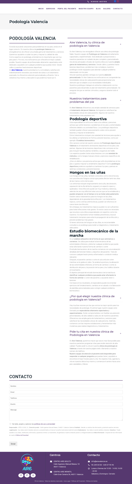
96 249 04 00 (94, 1)
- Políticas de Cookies (91, 481)
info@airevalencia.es (99, 461)
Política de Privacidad (22, 435)
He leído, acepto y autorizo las (33, 424)
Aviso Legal (67, 481)
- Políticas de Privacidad (77, 481)
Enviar (13, 444)
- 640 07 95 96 (102, 1)
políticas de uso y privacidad (44, 424)
